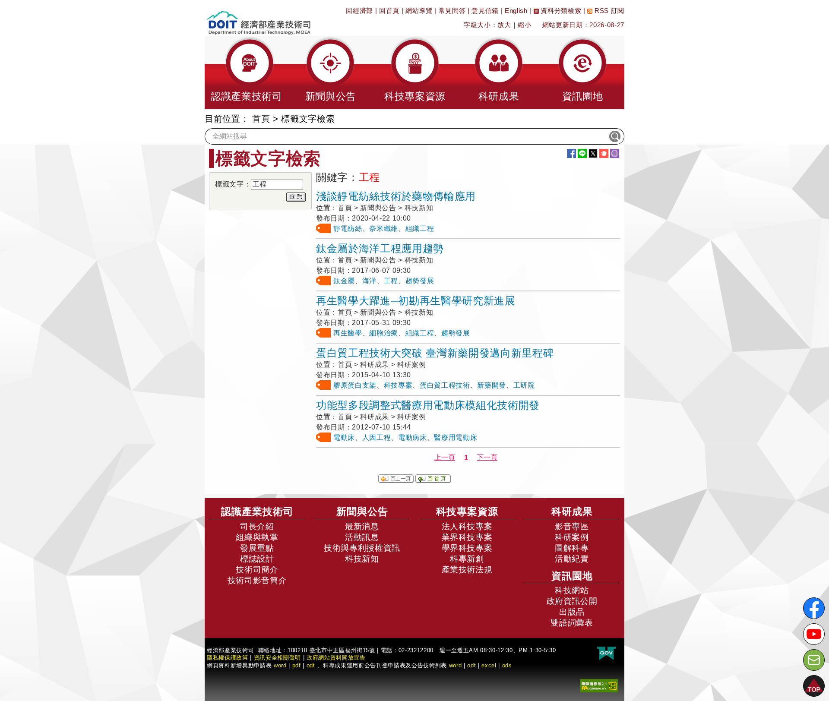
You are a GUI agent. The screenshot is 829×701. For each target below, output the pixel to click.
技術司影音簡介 (257, 580)
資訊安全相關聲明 (277, 657)
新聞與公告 (362, 511)
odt (311, 665)
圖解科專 (572, 548)
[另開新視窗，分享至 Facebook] (571, 153)
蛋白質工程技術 (445, 385)
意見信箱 (485, 10)
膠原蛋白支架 (355, 385)
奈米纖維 (383, 228)
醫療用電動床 (455, 437)
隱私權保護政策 (227, 657)
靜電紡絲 (347, 228)
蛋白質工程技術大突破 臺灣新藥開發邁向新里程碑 (435, 353)
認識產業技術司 (257, 511)
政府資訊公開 (572, 601)
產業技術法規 (467, 569)
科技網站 (572, 590)
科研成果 (572, 511)
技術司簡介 (257, 569)
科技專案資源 (467, 511)
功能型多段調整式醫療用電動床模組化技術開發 (428, 405)
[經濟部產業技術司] (258, 17)
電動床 (344, 437)
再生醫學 (347, 333)
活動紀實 (572, 558)
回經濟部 (359, 10)
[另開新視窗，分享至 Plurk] (603, 153)
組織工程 (419, 228)
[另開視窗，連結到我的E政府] (606, 653)
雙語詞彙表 (572, 622)
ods (507, 665)
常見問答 (452, 10)
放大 (504, 24)
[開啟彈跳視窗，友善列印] (614, 153)
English (516, 10)
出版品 (572, 611)
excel (488, 665)
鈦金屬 (344, 280)
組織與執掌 (257, 537)
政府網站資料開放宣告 (336, 657)
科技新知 (362, 558)
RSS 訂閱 (608, 10)
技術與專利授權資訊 (362, 548)
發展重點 (257, 548)
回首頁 (389, 10)
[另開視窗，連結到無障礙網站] (599, 685)
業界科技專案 (467, 537)
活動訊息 (362, 537)
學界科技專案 (467, 548)
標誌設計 (257, 558)
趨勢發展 (419, 280)
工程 (391, 280)
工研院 (524, 385)
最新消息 (362, 526)
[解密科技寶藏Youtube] (814, 634)
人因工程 (376, 437)
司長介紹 (257, 526)
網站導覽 (419, 10)
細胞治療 (383, 333)
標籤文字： (233, 184)
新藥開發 (491, 385)
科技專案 (398, 385)
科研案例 (572, 537)
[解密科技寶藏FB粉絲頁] (814, 608)
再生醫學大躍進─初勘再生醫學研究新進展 (416, 300)
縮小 (524, 24)
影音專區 (572, 526)
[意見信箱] (814, 660)
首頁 (261, 118)
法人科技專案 (467, 526)
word (455, 665)
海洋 (369, 280)
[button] (246, 72)
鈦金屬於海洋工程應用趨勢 (380, 248)
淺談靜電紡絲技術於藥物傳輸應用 (396, 196)
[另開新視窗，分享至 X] (593, 153)
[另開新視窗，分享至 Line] (582, 153)
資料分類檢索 (560, 10)
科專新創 (467, 558)
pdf (296, 665)
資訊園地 (572, 575)
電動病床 (412, 437)
